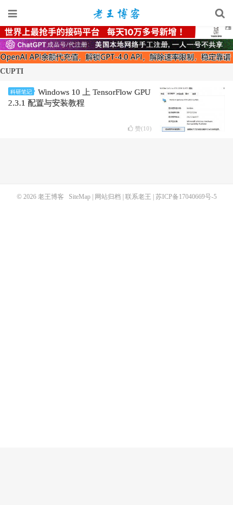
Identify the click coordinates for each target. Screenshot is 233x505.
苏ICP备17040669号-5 (186, 196)
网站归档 (108, 196)
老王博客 (116, 13)
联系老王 (138, 196)
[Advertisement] (116, 322)
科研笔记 (21, 92)
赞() (143, 129)
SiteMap (79, 196)
